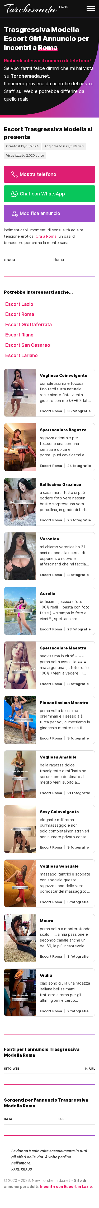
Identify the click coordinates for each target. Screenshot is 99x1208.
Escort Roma (19, 314)
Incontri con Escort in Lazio (66, 1186)
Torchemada (30, 8)
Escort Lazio (19, 304)
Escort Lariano (21, 355)
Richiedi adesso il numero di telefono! (47, 60)
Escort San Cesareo (27, 345)
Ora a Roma (46, 236)
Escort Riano (19, 335)
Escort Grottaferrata (28, 324)
